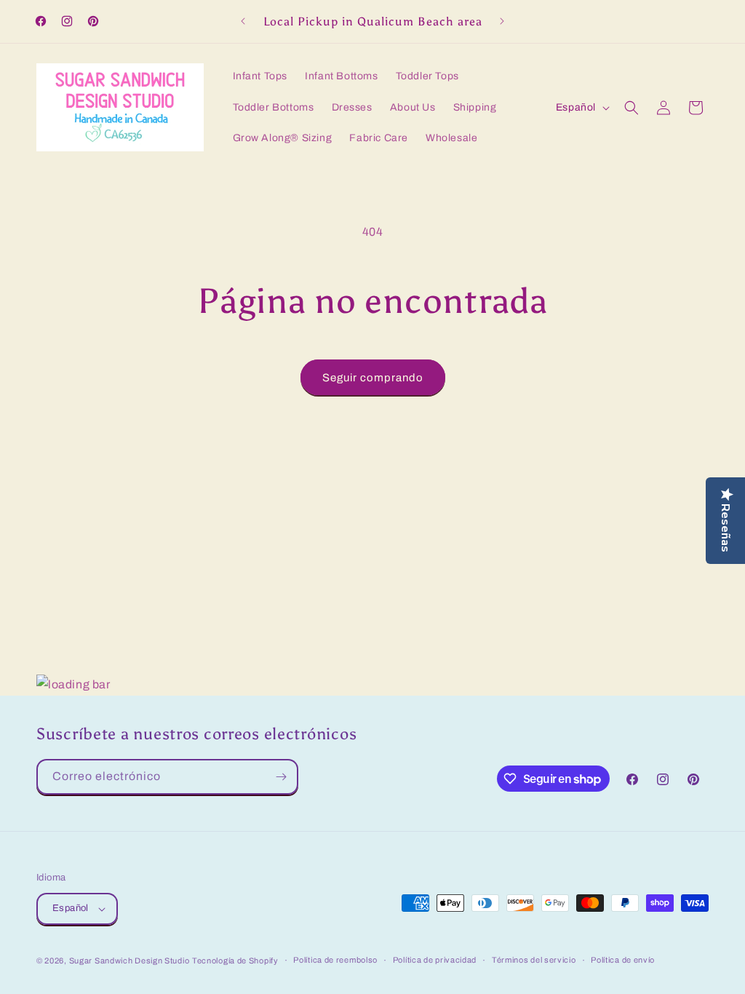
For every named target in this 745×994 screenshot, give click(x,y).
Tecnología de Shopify (235, 960)
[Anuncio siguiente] (502, 21)
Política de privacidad (435, 959)
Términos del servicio (534, 959)
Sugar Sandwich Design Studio (129, 960)
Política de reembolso (335, 959)
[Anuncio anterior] (243, 21)
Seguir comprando (372, 377)
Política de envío (623, 959)
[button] (631, 108)
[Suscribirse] (281, 777)
